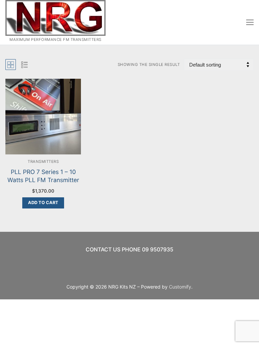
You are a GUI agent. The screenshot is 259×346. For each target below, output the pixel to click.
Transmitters (43, 161)
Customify (180, 287)
